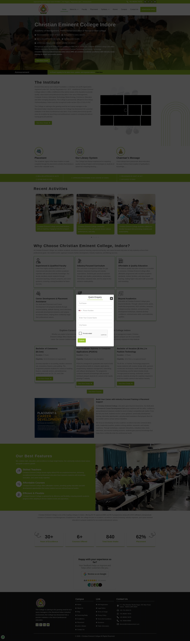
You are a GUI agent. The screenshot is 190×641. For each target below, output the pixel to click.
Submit (81, 340)
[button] (111, 298)
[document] (95, 320)
